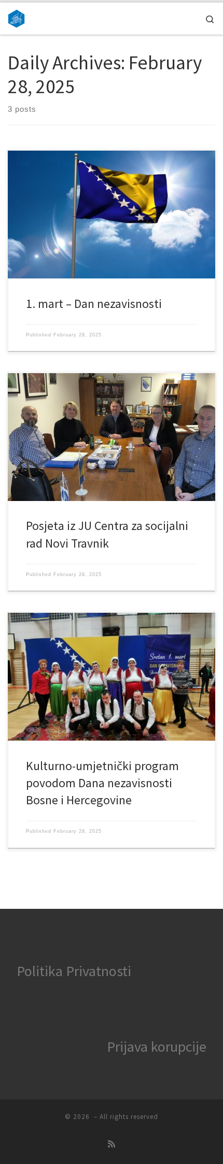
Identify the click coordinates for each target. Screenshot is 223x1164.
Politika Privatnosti (74, 971)
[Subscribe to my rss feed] (111, 1144)
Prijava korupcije (156, 1046)
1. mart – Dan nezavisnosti (94, 303)
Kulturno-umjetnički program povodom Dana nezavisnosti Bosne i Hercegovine (102, 783)
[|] (16, 17)
